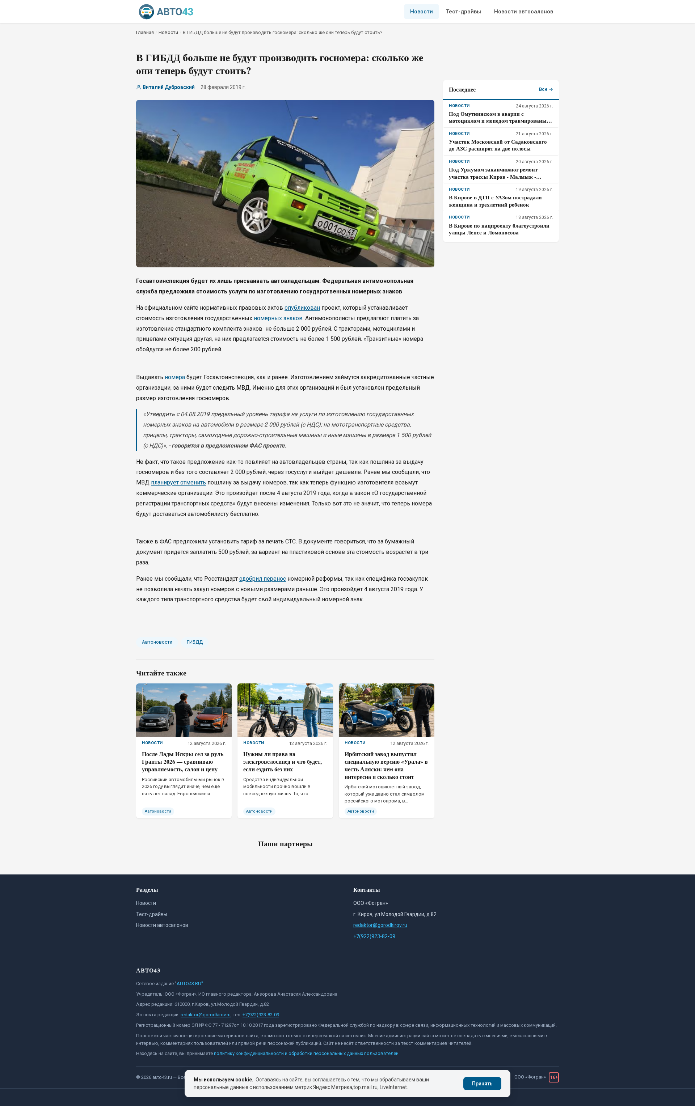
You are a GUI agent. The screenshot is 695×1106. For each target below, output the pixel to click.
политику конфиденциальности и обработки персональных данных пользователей (306, 1053)
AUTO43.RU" (190, 983)
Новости (421, 11)
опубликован (302, 307)
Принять (482, 1083)
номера (175, 377)
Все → (546, 89)
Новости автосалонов (523, 11)
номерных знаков (278, 318)
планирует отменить (178, 482)
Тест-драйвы (463, 11)
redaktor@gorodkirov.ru (380, 925)
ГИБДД (195, 642)
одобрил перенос (262, 578)
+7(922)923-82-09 (374, 936)
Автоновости (157, 642)
